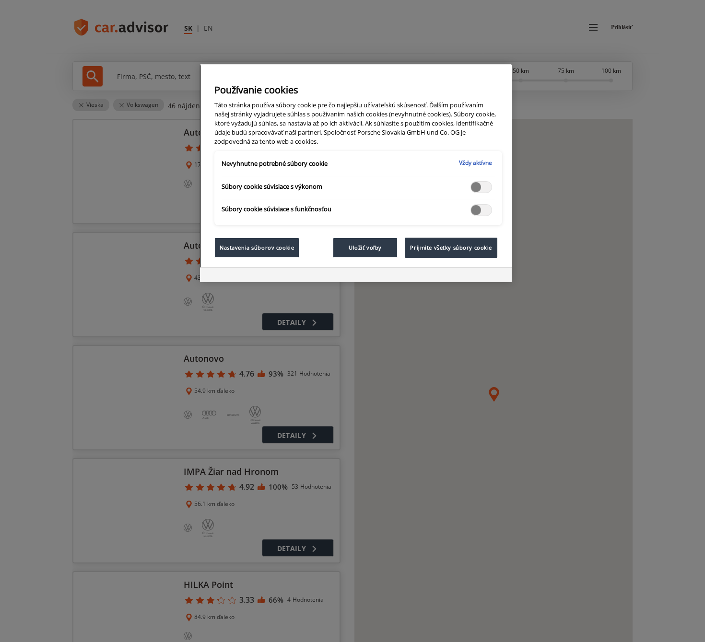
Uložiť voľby (365, 247)
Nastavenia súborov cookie (257, 247)
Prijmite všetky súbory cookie (451, 247)
